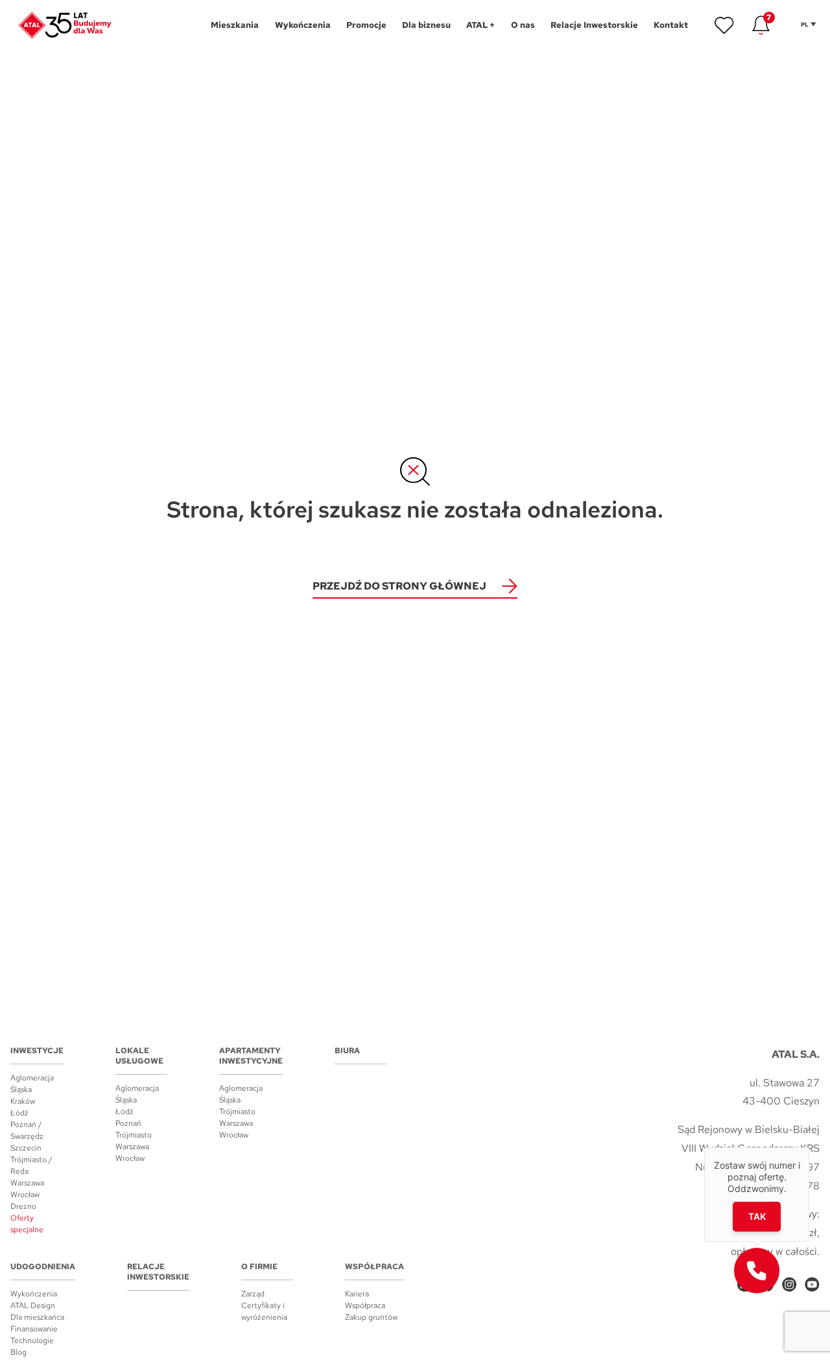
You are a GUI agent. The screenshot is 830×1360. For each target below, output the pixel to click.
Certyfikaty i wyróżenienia (264, 1311)
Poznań (128, 1123)
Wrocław (25, 1194)
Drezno (23, 1206)
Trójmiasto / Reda (31, 1165)
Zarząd (253, 1294)
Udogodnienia (42, 1266)
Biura (347, 1050)
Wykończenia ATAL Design (33, 1300)
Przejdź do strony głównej (399, 586)
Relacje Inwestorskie (158, 1271)
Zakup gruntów (371, 1317)
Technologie (32, 1340)
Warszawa (27, 1183)
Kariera (357, 1294)
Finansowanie (34, 1329)
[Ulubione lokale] (724, 25)
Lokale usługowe (139, 1055)
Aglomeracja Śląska (32, 1084)
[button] (756, 1270)
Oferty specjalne (26, 1224)
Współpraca (374, 1266)
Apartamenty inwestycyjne (251, 1055)
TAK (756, 1215)
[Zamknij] (809, 1147)
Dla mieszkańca (37, 1317)
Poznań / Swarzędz (26, 1130)
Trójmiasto (133, 1135)
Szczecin (26, 1148)
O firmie (259, 1266)
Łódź (19, 1113)
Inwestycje (37, 1050)
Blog (18, 1352)
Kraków (22, 1101)
